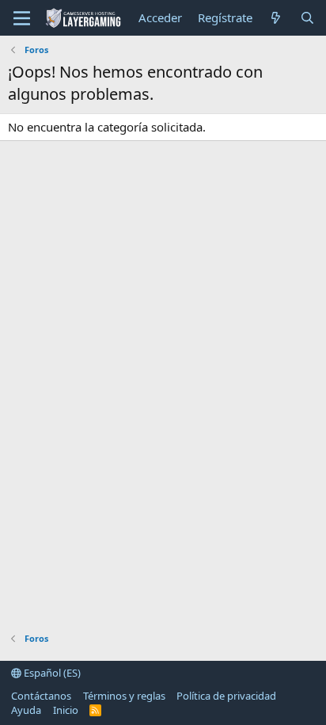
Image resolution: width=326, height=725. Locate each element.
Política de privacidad (226, 696)
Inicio (65, 710)
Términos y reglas (124, 696)
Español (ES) (51, 673)
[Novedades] (275, 17)
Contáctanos (41, 696)
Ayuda (26, 710)
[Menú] (21, 18)
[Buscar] (307, 17)
